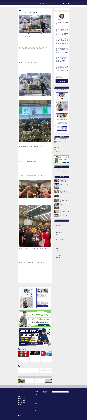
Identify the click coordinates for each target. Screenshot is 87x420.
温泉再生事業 (58, 225)
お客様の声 (21, 411)
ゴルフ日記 (57, 241)
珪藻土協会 (57, 243)
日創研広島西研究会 (59, 232)
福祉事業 (57, 248)
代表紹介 (20, 404)
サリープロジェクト (59, 223)
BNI (19, 10)
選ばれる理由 (21, 394)
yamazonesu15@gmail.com (60, 77)
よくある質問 (21, 413)
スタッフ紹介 (21, 406)
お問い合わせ (21, 415)
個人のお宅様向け (22, 396)
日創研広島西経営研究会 (60, 246)
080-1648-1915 (58, 76)
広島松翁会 (57, 234)
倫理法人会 (57, 227)
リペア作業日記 (58, 250)
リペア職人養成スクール (60, 255)
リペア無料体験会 (22, 400)
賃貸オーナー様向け (22, 398)
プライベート (58, 257)
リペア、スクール (45, 391)
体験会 (57, 252)
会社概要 (20, 408)
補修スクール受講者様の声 (60, 239)
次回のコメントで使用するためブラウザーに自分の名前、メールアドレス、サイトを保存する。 (34, 374)
